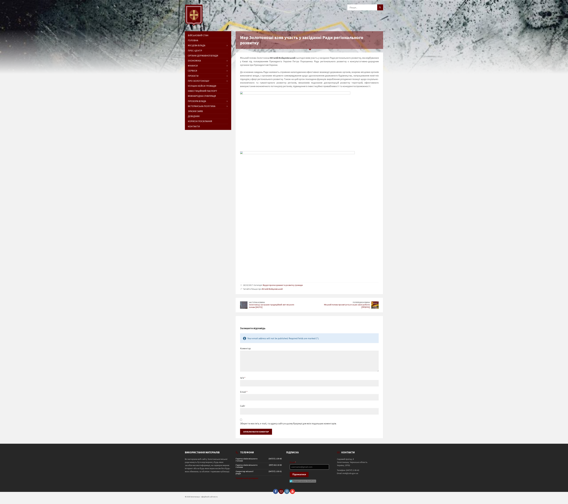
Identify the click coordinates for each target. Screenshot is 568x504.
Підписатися (299, 474)
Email (243, 391)
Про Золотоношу (198, 80)
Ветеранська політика (201, 106)
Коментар (245, 348)
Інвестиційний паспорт (202, 90)
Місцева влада (196, 45)
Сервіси (192, 70)
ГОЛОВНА (193, 40)
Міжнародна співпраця (202, 95)
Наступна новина (257, 302)
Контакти (194, 126)
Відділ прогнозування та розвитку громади (283, 285)
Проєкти (193, 75)
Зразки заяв (195, 111)
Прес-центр (195, 50)
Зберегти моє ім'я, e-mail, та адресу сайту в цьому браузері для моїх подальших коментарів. (288, 423)
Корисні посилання (200, 121)
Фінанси (193, 65)
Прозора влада (197, 101)
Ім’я (242, 377)
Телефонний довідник (247, 478)
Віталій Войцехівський (272, 289)
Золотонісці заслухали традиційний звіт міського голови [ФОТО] (271, 305)
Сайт (242, 405)
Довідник (194, 116)
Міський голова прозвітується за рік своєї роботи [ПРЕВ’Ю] (347, 305)
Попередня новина (361, 302)
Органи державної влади (203, 55)
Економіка (194, 60)
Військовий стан (198, 35)
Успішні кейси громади (202, 85)
